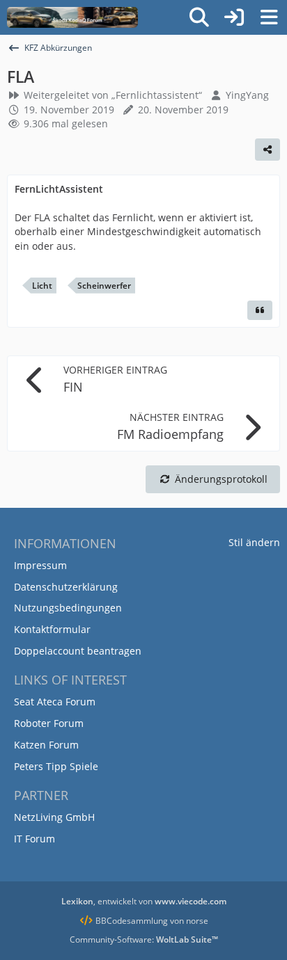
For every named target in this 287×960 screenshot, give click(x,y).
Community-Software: (144, 939)
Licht (42, 285)
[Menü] (269, 17)
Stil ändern (254, 542)
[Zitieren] (259, 310)
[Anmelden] (234, 17)
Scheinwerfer (104, 285)
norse (197, 921)
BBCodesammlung (130, 921)
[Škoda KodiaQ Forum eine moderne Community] (72, 17)
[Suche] (199, 17)
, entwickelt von (143, 901)
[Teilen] (267, 149)
